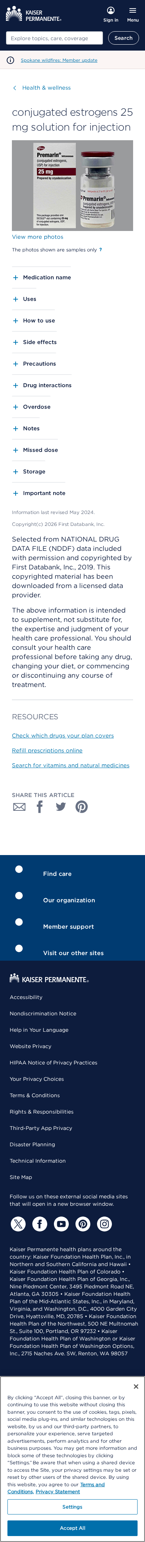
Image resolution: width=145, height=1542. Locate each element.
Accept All (72, 1528)
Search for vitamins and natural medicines (70, 765)
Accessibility (26, 997)
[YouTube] (60, 1224)
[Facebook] (38, 1224)
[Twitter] (17, 1224)
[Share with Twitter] (61, 806)
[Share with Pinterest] (81, 806)
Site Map (21, 1177)
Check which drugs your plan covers (63, 735)
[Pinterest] (81, 1224)
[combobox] (54, 38)
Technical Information (38, 1161)
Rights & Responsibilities (42, 1112)
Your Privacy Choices (37, 1079)
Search (124, 38)
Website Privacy (30, 1046)
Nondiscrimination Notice (43, 1013)
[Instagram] (103, 1224)
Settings (72, 1507)
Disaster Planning (32, 1144)
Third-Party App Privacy (41, 1128)
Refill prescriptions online (47, 750)
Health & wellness (46, 87)
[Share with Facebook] (40, 806)
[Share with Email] (19, 806)
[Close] (136, 1386)
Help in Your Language (39, 1030)
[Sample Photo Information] (101, 249)
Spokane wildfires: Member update (59, 60)
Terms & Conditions (35, 1095)
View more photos (37, 237)
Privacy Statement (58, 1491)
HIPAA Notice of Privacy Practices (53, 1063)
